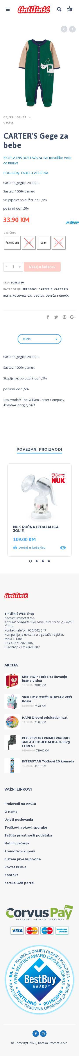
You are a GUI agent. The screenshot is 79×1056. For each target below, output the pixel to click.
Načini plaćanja (16, 843)
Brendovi (29, 289)
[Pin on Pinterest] (63, 317)
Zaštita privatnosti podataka (28, 835)
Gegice (8, 122)
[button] (35, 547)
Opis (27, 339)
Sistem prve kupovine (22, 859)
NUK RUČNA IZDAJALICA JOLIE (36, 529)
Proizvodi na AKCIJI (20, 804)
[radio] (12, 242)
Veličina (10, 232)
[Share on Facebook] (46, 317)
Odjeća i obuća (15, 117)
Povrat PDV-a (15, 867)
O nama (10, 812)
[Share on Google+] (71, 317)
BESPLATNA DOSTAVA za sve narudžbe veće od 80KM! (37, 160)
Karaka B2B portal (19, 883)
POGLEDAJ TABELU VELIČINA (25, 173)
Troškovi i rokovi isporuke (25, 827)
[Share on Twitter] (55, 317)
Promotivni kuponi (19, 851)
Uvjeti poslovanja (18, 820)
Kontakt (11, 875)
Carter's (45, 289)
